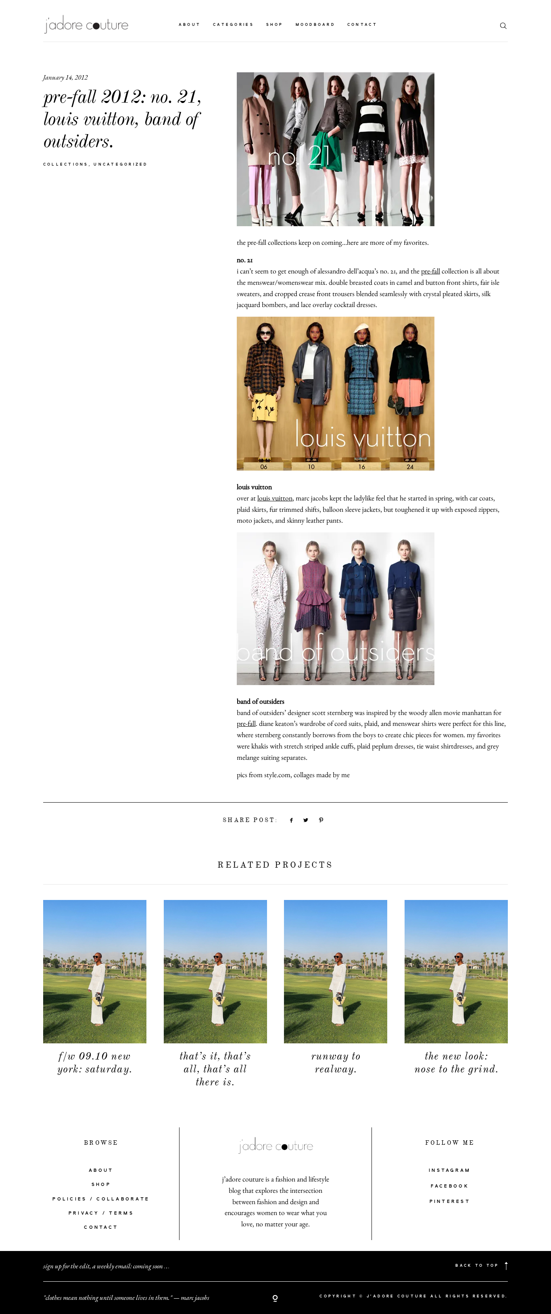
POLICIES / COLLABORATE (101, 1199)
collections (66, 165)
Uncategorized (121, 165)
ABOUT (101, 1170)
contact (362, 25)
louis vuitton (274, 497)
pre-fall (430, 270)
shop (275, 25)
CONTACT (101, 1227)
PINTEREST (450, 1201)
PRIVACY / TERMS (101, 1213)
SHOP (101, 1184)
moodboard (315, 25)
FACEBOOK (450, 1186)
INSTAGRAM (450, 1170)
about (190, 25)
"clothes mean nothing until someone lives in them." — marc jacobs (126, 1297)
